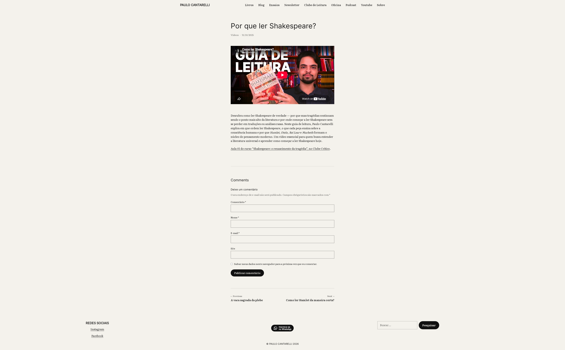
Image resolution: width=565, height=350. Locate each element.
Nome (235, 217)
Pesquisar (429, 325)
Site (233, 248)
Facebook (97, 336)
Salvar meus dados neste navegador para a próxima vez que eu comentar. (275, 264)
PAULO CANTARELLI (195, 5)
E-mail (235, 233)
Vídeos (235, 35)
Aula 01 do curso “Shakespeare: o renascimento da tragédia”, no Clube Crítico (280, 149)
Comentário (238, 202)
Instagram (97, 329)
